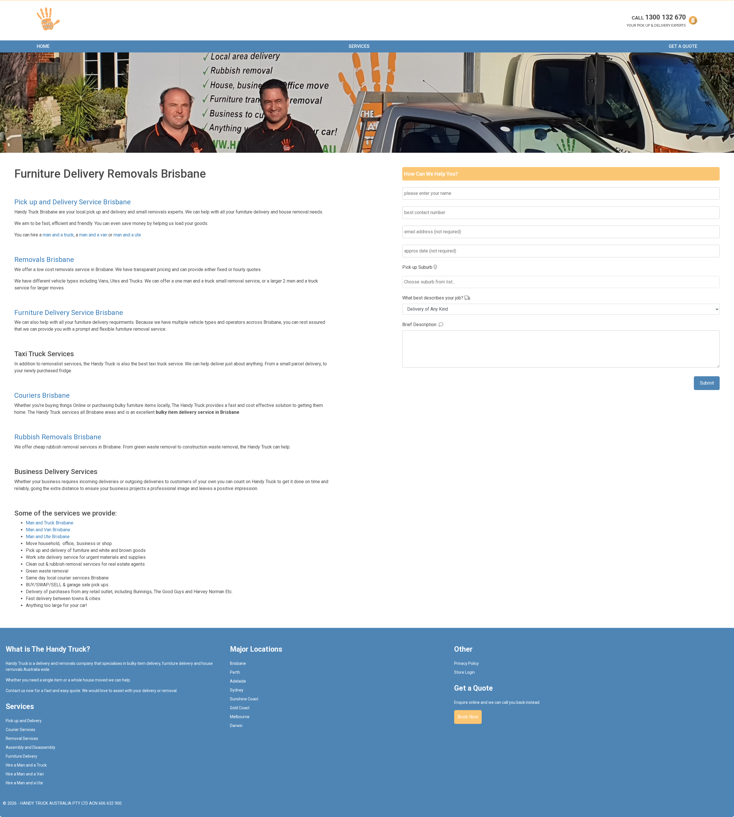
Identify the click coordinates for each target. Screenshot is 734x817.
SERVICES (359, 46)
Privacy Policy (466, 663)
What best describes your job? (433, 298)
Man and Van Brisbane (48, 529)
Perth (235, 672)
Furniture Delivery (21, 756)
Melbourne (239, 716)
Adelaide (238, 681)
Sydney (236, 690)
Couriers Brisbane (42, 395)
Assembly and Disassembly (30, 747)
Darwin (236, 725)
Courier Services (20, 729)
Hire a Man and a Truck (26, 765)
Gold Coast (239, 708)
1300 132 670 (659, 17)
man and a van (93, 235)
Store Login (464, 672)
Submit (707, 383)
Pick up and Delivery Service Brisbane (72, 202)
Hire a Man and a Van (25, 774)
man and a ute (127, 235)
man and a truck (58, 235)
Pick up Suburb (418, 267)
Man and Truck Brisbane (49, 523)
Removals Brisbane (44, 260)
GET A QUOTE (683, 46)
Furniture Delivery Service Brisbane (68, 313)
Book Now (468, 717)
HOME (43, 46)
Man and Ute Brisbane (48, 536)
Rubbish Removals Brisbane (57, 437)
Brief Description (420, 324)
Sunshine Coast (244, 699)
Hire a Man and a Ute (24, 783)
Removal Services (22, 738)
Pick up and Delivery (24, 720)
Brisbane (238, 663)
